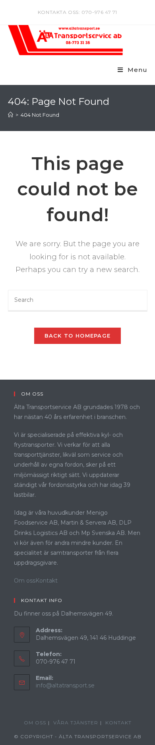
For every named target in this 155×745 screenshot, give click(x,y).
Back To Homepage (78, 335)
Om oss (24, 580)
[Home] (10, 115)
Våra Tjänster (75, 723)
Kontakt (46, 580)
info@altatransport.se (65, 685)
